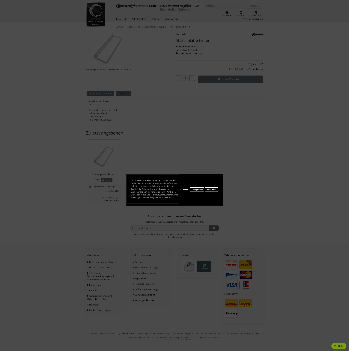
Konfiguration (197, 189)
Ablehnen (184, 189)
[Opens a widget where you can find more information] (338, 346)
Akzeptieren (211, 189)
